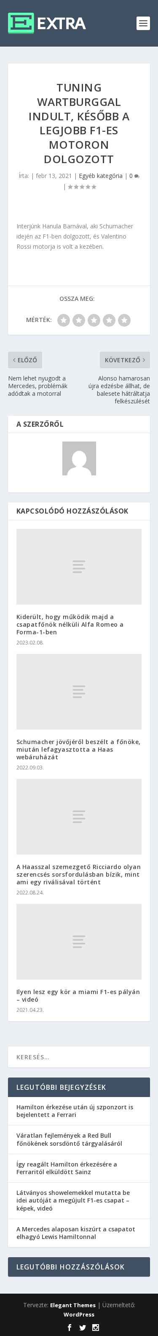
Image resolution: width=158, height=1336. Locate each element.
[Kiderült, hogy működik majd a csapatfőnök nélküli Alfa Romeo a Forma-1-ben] (79, 566)
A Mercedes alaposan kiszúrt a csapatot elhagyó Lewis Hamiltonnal (75, 1233)
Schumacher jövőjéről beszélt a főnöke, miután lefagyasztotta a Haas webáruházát (78, 749)
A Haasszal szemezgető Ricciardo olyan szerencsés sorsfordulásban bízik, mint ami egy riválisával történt (78, 874)
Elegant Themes (73, 1305)
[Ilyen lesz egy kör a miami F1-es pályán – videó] (79, 941)
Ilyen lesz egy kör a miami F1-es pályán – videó (78, 995)
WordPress (79, 1314)
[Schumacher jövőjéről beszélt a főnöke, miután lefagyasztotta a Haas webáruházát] (79, 691)
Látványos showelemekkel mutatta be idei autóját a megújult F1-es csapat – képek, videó (73, 1200)
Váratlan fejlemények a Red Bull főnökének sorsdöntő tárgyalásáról (69, 1139)
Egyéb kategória (101, 176)
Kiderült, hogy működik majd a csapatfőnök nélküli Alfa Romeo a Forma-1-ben (70, 624)
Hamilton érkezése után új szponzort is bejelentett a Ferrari (74, 1111)
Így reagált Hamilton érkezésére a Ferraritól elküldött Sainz (66, 1168)
